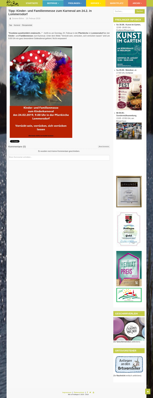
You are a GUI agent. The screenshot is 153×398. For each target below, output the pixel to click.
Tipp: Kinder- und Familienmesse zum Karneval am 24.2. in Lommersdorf (50, 12)
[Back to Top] (147, 391)
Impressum (66, 392)
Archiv (136, 3)
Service (95, 3)
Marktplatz (116, 3)
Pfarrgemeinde (27, 25)
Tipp (10, 25)
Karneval (17, 25)
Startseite (32, 3)
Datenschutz (79, 392)
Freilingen (74, 3)
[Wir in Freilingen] (13, 3)
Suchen (140, 11)
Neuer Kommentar (104, 146)
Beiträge (52, 3)
